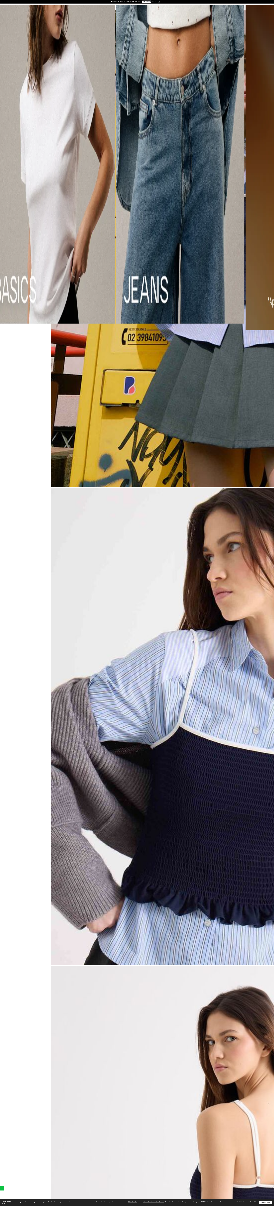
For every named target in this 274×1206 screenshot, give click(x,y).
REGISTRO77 (147, 2)
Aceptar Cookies (265, 1202)
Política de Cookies (132, 1202)
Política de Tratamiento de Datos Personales (153, 1202)
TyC (159, 2)
